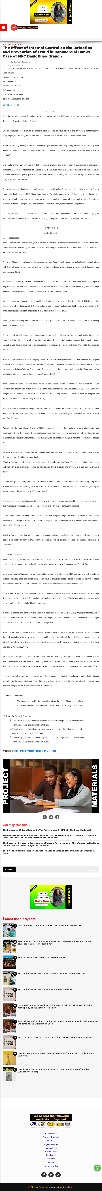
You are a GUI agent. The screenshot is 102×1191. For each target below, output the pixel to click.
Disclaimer (51, 1155)
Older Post (10, 869)
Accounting (15, 44)
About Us (51, 1140)
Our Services (51, 1133)
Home (5, 44)
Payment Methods (51, 1137)
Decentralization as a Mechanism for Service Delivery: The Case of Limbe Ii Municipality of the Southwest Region (56, 1006)
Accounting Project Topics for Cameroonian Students (45, 989)
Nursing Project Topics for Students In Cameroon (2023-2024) (49, 925)
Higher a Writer (51, 1144)
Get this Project (11, 105)
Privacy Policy (51, 1151)
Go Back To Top (51, 1166)
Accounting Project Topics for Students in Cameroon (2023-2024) (51, 973)
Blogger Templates (39, 1187)
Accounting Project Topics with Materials (35, 751)
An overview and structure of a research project (42, 957)
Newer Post (92, 870)
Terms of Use (51, 1148)
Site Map (51, 1158)
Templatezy (68, 1187)
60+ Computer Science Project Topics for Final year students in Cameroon (55, 1037)
